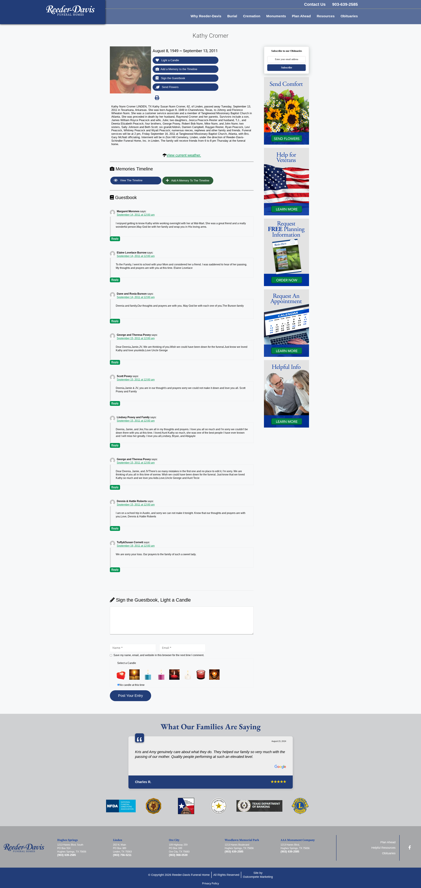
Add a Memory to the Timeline (179, 69)
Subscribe (286, 67)
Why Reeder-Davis (206, 16)
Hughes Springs (67, 836)
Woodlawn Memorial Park (242, 836)
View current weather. (184, 155)
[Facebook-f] (410, 844)
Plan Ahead (301, 16)
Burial (232, 16)
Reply (115, 238)
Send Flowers (170, 87)
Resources (326, 16)
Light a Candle (170, 60)
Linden (117, 836)
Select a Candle (126, 663)
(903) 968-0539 (178, 851)
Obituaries (349, 16)
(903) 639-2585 (66, 851)
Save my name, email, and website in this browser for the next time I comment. (158, 655)
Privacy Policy (210, 880)
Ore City (174, 836)
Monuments (276, 16)
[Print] (157, 97)
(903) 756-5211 (122, 851)
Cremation (251, 16)
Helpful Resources (383, 844)
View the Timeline (130, 180)
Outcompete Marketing (258, 873)
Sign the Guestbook (172, 78)
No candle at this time (132, 685)
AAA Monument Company (298, 836)
